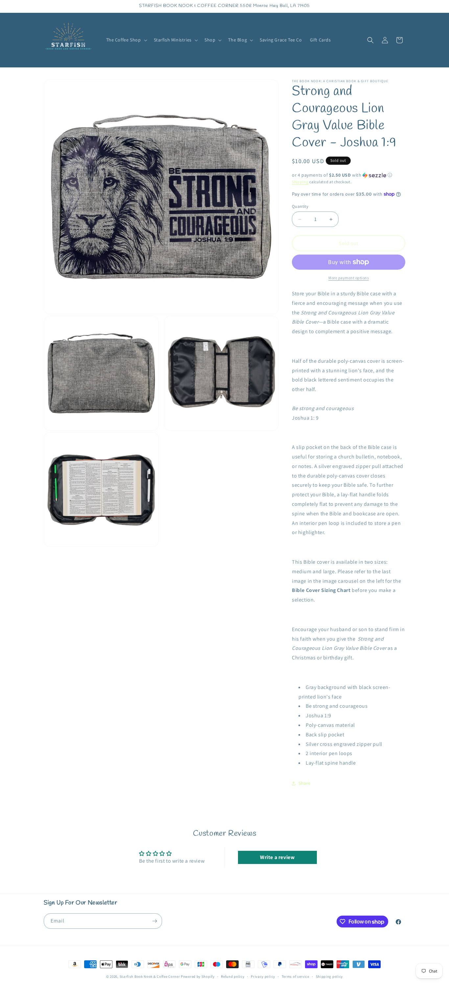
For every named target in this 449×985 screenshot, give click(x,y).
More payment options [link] (348, 277)
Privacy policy (263, 976)
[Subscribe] (154, 921)
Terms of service (295, 976)
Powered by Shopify (198, 976)
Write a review (277, 857)
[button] (126, 40)
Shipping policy (329, 976)
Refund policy (232, 976)
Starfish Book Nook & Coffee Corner (150, 976)
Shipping (300, 181)
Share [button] (304, 783)
